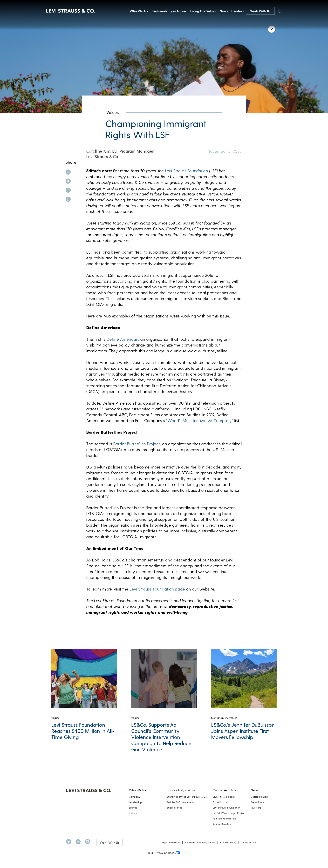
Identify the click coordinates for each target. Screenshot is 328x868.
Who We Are (139, 11)
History (133, 813)
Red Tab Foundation (224, 818)
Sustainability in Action (169, 11)
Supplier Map (175, 807)
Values (112, 112)
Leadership (135, 802)
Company (134, 796)
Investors (237, 11)
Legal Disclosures (170, 842)
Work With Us (260, 11)
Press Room (257, 802)
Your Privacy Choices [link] (161, 852)
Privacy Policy (228, 842)
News (224, 11)
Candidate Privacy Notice (200, 842)
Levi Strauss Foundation (226, 807)
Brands (133, 807)
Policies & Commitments (180, 802)
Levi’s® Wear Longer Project (229, 813)
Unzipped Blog (259, 796)
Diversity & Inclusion (224, 796)
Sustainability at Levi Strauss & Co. (187, 796)
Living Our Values (203, 11)
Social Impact (220, 802)
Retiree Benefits (222, 824)
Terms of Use (248, 842)
